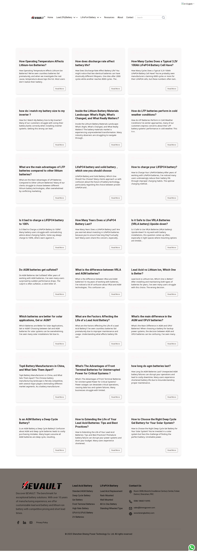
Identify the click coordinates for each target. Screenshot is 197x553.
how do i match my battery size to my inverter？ (42, 112)
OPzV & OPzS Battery (82, 512)
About (120, 17)
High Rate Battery (80, 508)
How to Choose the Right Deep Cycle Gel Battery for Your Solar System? (153, 421)
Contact (129, 17)
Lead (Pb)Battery (64, 17)
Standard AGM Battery (82, 491)
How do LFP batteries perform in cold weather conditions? (154, 112)
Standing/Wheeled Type (111, 508)
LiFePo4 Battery (88, 17)
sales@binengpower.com (144, 508)
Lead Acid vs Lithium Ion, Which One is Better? (153, 271)
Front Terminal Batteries (83, 504)
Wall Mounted (106, 499)
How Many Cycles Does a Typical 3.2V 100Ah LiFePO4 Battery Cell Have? (154, 63)
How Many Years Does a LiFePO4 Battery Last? (95, 222)
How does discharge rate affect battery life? (94, 63)
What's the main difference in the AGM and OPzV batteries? (151, 318)
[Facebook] (18, 522)
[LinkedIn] (24, 522)
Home (50, 17)
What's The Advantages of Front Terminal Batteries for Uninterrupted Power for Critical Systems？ (97, 369)
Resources (109, 17)
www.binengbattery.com (144, 513)
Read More (59, 89)
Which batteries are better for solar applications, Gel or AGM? (40, 318)
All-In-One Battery (108, 504)
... (42, 82)
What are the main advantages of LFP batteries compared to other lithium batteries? (42, 170)
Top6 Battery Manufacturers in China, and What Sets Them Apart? (42, 367)
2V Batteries (78, 517)
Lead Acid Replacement (111, 491)
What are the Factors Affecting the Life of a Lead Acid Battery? (96, 318)
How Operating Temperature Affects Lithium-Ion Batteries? (41, 63)
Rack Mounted (107, 495)
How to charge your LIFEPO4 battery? (154, 167)
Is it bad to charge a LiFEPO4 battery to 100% (41, 222)
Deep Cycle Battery (81, 495)
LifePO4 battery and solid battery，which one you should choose (96, 168)
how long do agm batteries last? (151, 366)
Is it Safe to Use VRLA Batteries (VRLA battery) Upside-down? (150, 222)
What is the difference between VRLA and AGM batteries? (98, 271)
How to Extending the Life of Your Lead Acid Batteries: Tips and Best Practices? (96, 423)
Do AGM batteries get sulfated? (38, 269)
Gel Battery (77, 499)
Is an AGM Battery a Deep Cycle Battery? (38, 421)
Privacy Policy (42, 522)
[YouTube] (31, 522)
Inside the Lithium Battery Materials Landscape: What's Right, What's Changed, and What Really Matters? (97, 114)
